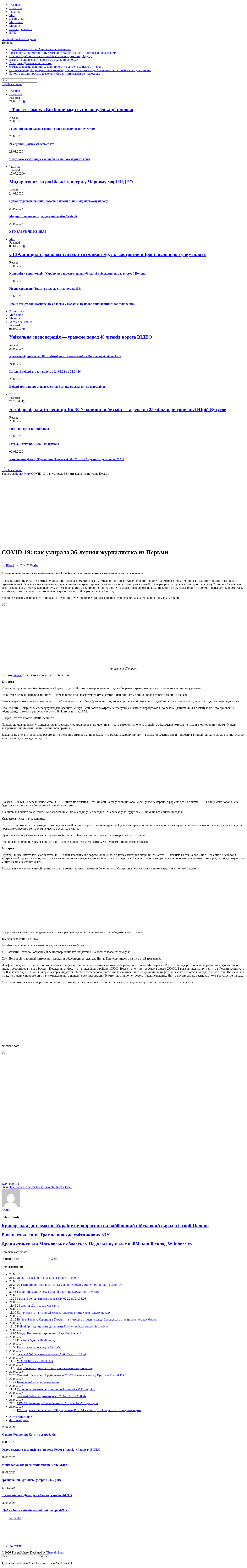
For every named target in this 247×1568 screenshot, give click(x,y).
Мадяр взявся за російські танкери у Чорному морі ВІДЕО (71, 181)
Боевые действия (20, 29)
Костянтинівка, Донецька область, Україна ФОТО (37, 1495)
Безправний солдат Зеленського (38, 1382)
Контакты (15, 1546)
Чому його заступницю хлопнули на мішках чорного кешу (49, 159)
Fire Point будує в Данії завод (29, 428)
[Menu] (3, 467)
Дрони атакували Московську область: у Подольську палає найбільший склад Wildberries (71, 303)
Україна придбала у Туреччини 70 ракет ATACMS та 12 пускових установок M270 (66, 459)
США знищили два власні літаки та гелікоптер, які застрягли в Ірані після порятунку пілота (107, 254)
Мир (12, 15)
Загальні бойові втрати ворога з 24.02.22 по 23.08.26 (51, 1354)
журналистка (10, 1183)
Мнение (14, 25)
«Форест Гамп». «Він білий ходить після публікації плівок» (71, 109)
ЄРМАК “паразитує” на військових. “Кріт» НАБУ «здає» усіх (57, 1403)
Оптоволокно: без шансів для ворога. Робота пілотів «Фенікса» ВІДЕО (51, 1449)
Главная (14, 4)
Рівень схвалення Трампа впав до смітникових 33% (45, 288)
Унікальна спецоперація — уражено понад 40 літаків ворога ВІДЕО (80, 337)
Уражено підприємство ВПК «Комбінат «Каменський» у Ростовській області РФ (62, 52)
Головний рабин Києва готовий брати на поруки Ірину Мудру (50, 56)
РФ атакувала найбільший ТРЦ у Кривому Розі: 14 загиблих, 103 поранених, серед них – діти (79, 1410)
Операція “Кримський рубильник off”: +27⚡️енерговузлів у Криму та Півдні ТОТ (71, 1375)
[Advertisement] (117, 637)
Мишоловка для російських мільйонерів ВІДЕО (35, 1464)
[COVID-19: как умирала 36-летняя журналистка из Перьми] (70, 542)
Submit (43, 1556)
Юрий (10, 565)
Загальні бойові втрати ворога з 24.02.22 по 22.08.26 (51, 1396)
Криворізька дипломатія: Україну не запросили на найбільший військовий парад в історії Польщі (77, 273)
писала (17, 675)
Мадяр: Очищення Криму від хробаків (29, 1434)
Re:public (15, 1518)
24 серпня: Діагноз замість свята (30, 63)
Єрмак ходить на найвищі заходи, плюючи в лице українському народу (56, 66)
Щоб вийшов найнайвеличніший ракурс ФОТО (35, 1510)
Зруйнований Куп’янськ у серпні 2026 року (31, 1480)
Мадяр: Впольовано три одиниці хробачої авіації (43, 216)
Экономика (16, 18)
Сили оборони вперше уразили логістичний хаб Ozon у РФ (56, 1389)
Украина (14, 11)
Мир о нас (16, 22)
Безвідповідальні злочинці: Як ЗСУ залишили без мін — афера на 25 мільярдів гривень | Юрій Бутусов (117, 409)
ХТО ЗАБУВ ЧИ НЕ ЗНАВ (28, 231)
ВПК (12, 32)
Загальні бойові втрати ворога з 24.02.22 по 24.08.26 (43, 59)
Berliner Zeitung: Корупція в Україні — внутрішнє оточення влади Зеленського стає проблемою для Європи (80, 70)
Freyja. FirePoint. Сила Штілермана (34, 443)
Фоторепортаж (19, 1420)
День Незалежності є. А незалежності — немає (40, 49)
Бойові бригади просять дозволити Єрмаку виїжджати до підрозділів (54, 73)
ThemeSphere (54, 1552)
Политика (15, 8)
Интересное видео (21, 1416)
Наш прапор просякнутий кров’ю (39, 1347)
